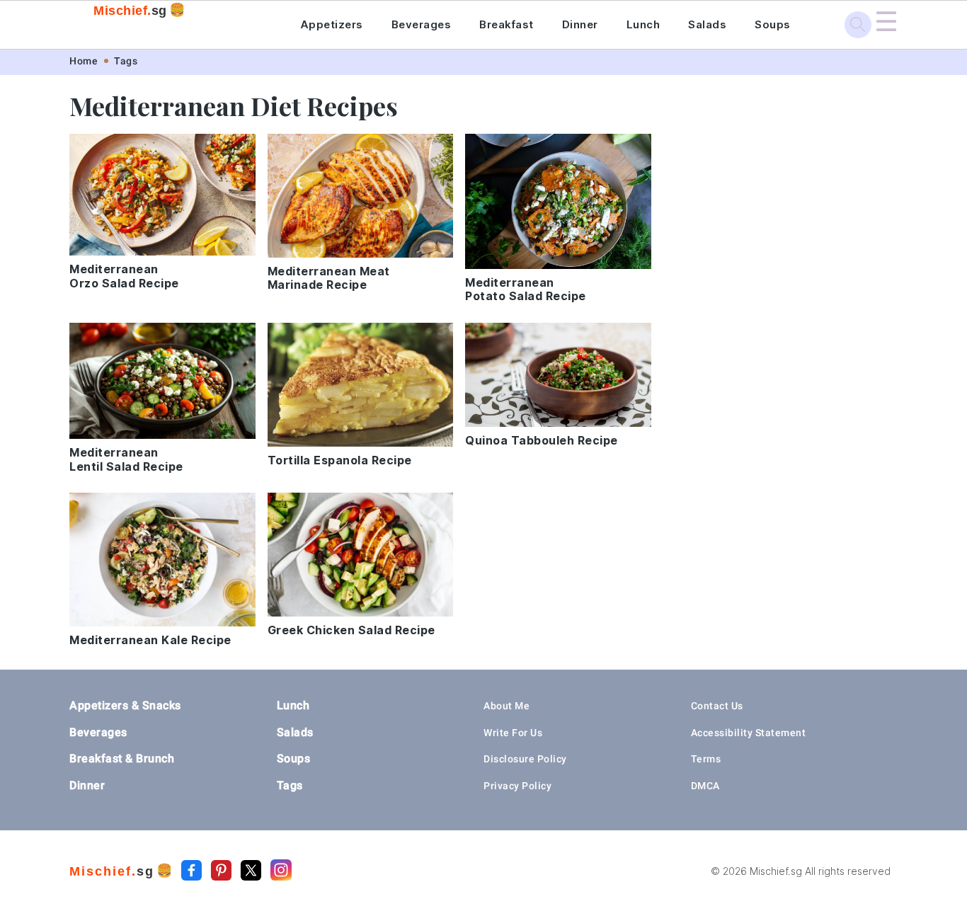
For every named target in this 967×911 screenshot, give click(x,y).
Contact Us (717, 705)
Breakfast (506, 24)
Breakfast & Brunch (121, 758)
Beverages (421, 24)
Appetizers (331, 24)
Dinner (580, 24)
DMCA (705, 785)
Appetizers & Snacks (125, 705)
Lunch (643, 24)
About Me (506, 705)
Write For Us (512, 732)
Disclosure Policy (525, 758)
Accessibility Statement (748, 732)
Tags (125, 61)
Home (83, 61)
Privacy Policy (517, 785)
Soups (773, 24)
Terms (706, 758)
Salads (707, 24)
